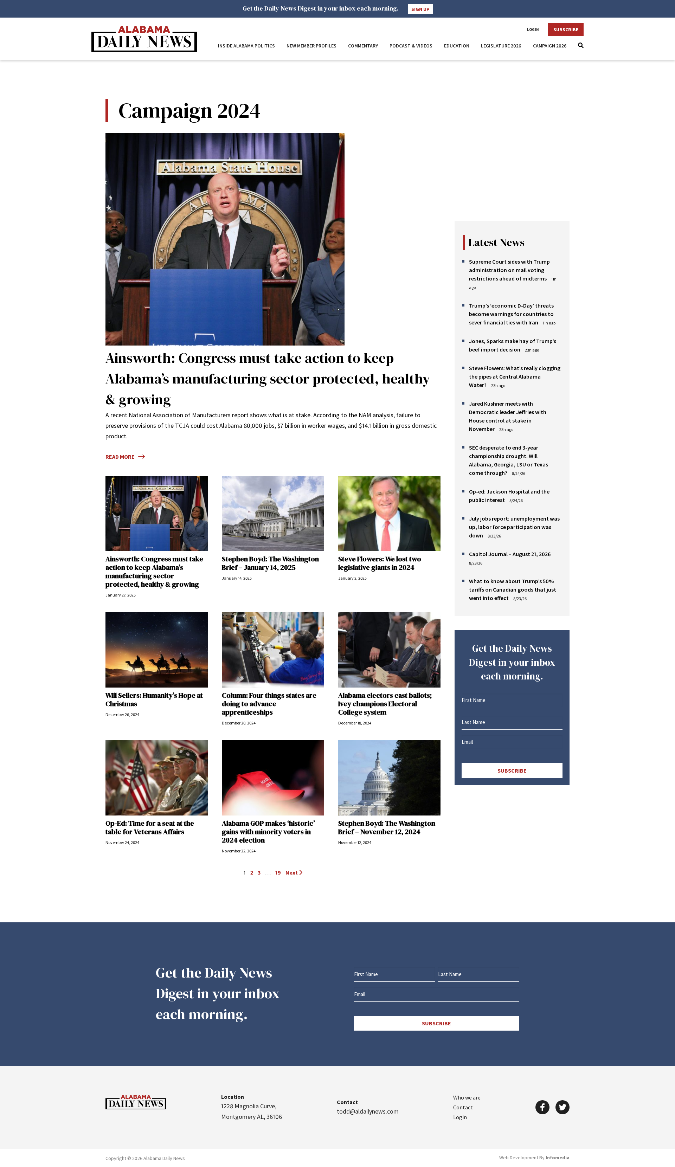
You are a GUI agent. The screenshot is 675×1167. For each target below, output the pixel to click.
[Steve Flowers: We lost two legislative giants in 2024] (389, 513)
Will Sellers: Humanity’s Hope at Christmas (154, 699)
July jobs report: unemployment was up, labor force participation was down (514, 527)
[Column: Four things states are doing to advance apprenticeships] (273, 650)
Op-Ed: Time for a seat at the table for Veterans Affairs (149, 827)
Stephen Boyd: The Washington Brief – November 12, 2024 (386, 827)
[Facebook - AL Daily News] (542, 1107)
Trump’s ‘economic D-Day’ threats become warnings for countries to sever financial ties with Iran (511, 314)
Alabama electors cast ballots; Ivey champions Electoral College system (385, 703)
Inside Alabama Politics (246, 46)
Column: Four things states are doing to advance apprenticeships (269, 703)
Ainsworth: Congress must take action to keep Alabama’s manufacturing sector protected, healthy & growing (267, 378)
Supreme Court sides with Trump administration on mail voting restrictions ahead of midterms (509, 270)
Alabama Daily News (144, 39)
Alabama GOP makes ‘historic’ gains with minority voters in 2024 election (268, 831)
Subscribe (565, 29)
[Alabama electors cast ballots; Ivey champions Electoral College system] (389, 650)
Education (456, 46)
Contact (463, 1107)
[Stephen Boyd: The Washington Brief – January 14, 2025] (273, 513)
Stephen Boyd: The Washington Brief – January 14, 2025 (270, 563)
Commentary (363, 46)
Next (292, 872)
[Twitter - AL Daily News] (562, 1107)
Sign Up (420, 9)
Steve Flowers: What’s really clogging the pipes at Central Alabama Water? (514, 376)
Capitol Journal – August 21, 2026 (510, 553)
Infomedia (558, 1157)
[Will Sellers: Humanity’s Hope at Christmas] (156, 650)
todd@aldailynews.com (368, 1111)
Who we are (467, 1097)
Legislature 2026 (501, 46)
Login (533, 29)
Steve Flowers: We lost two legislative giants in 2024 (379, 563)
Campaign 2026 (550, 46)
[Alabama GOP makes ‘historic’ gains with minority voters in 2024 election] (273, 777)
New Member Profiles (311, 46)
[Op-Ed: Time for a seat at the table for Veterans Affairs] (156, 777)
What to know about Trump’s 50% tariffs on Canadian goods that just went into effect (512, 589)
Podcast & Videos (411, 46)
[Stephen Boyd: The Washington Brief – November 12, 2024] (389, 777)
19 (278, 872)
